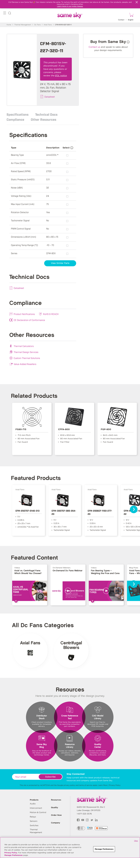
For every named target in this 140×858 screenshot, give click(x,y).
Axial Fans (48, 24)
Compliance (15, 119)
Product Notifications (24, 314)
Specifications (18, 114)
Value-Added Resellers (25, 364)
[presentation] (134, 509)
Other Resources (43, 119)
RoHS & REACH (51, 314)
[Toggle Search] (9, 14)
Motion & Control (38, 812)
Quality (54, 807)
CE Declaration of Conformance (29, 320)
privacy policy (69, 785)
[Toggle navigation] (4, 14)
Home (9, 24)
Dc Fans (37, 24)
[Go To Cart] (130, 15)
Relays (33, 817)
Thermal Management (22, 24)
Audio (33, 804)
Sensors (33, 821)
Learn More (102, 785)
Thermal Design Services (26, 352)
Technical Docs (46, 114)
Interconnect (36, 808)
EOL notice (61, 75)
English (130, 20)
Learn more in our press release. (70, 6)
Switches (34, 825)
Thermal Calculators (24, 346)
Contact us (94, 47)
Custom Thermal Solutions (27, 358)
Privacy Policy (114, 785)
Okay (136, 841)
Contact (121, 20)
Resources (56, 800)
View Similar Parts (60, 263)
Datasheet (49, 96)
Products (34, 800)
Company (55, 823)
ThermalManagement (36, 830)
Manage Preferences (13, 855)
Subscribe (50, 777)
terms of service (85, 785)
